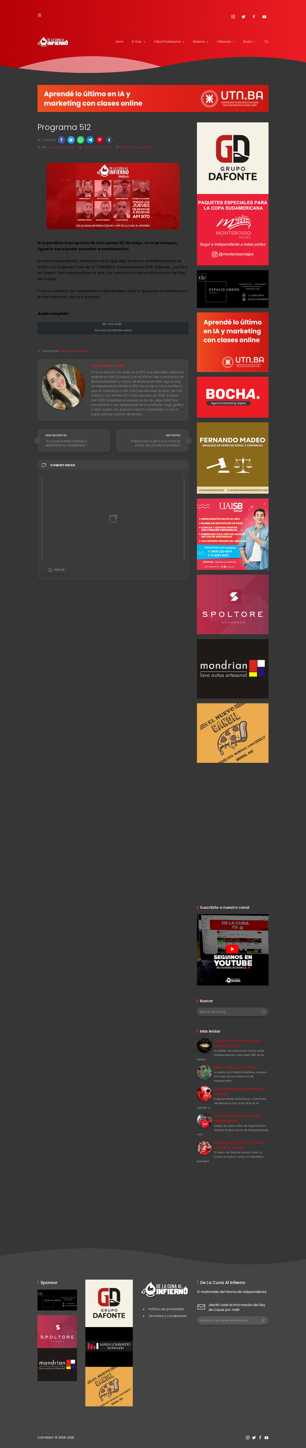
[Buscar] (266, 41)
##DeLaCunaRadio (74, 351)
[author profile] (63, 386)
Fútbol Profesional (167, 42)
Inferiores (224, 42)
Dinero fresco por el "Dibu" (235, 1067)
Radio (247, 42)
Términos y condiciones (167, 1316)
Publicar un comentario (136, 147)
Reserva (199, 42)
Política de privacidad (166, 1309)
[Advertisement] (232, 792)
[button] (61, 140)
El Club (137, 42)
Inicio (119, 42)
